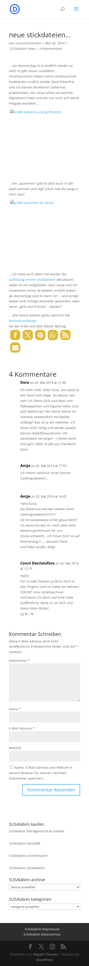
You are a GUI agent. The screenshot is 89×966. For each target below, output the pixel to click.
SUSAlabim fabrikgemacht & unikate (36, 831)
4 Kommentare (50, 48)
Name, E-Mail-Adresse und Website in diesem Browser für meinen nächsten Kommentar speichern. (41, 772)
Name (15, 709)
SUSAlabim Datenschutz (42, 934)
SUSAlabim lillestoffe (24, 843)
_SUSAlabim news (22, 48)
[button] (15, 335)
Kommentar (19, 660)
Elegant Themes (45, 954)
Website (15, 748)
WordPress (44, 960)
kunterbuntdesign (23, 321)
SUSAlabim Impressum (42, 929)
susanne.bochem (28, 43)
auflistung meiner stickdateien (32, 279)
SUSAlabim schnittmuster (28, 855)
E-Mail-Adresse (22, 728)
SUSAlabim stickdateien (27, 868)
